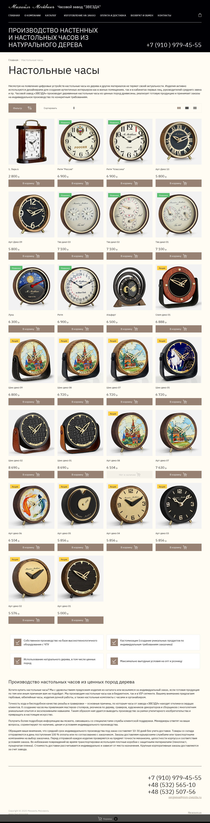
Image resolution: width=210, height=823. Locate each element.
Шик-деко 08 (64, 387)
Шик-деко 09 (15, 387)
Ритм (60, 314)
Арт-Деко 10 (162, 169)
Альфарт (111, 314)
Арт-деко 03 (162, 533)
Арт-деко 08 (113, 460)
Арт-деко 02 (15, 606)
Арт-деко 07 (162, 460)
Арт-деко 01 (64, 606)
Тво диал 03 (64, 241)
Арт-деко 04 (113, 533)
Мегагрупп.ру (195, 812)
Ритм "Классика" (116, 169)
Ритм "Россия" (65, 169)
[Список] (187, 108)
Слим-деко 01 (163, 314)
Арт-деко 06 (15, 533)
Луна (11, 314)
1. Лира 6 (13, 169)
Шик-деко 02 (15, 460)
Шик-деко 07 (114, 387)
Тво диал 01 (162, 241)
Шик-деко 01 (64, 460)
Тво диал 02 (113, 241)
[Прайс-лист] (195, 108)
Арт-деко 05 (64, 533)
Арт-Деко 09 (15, 241)
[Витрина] (179, 108)
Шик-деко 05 (163, 387)
